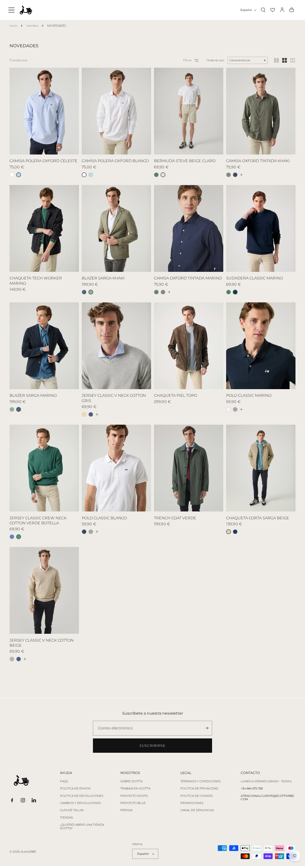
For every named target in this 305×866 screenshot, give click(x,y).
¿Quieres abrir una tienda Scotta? (82, 826)
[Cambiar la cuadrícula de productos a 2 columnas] (276, 60)
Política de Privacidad (199, 788)
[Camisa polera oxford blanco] (12, 174)
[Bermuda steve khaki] (156, 174)
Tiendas (66, 817)
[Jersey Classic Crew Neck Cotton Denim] (12, 536)
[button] (11, 10)
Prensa (126, 810)
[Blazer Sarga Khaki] (12, 409)
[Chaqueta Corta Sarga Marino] (235, 531)
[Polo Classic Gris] (235, 409)
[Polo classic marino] (84, 531)
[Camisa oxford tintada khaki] (156, 292)
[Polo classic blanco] (228, 409)
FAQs (64, 781)
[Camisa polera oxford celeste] (90, 174)
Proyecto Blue (133, 803)
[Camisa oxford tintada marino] (235, 174)
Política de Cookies (196, 796)
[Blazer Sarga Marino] (84, 292)
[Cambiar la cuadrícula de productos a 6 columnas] (292, 60)
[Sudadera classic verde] (228, 292)
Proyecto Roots (134, 796)
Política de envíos (75, 788)
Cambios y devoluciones (80, 803)
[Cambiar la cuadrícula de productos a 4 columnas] (284, 60)
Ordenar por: (215, 60)
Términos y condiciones (200, 781)
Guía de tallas (72, 810)
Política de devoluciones (81, 796)
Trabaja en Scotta (135, 788)
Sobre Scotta (131, 781)
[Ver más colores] (241, 174)
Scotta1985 (28, 851)
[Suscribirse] (206, 728)
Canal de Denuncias (197, 810)
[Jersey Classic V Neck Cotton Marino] (90, 414)
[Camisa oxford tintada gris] (228, 174)
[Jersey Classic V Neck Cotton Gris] (12, 659)
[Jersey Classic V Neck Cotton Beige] (84, 414)
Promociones (191, 803)
